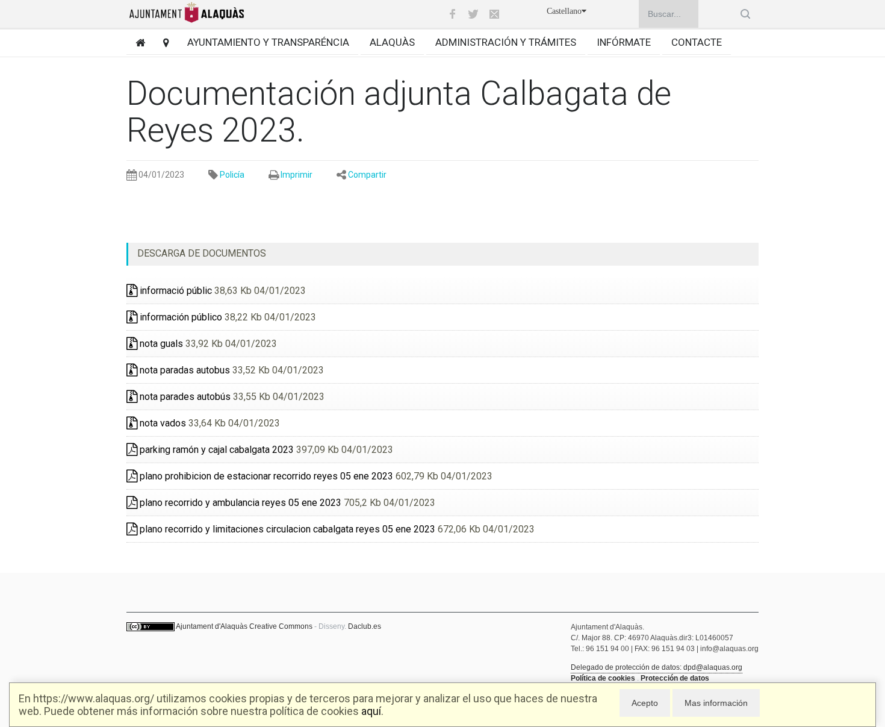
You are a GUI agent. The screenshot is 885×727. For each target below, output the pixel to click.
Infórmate (624, 42)
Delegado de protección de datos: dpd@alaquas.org (656, 667)
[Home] (135, 42)
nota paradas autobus (183, 370)
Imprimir (296, 174)
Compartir (367, 174)
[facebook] (452, 14)
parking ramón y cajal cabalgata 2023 (215, 449)
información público (179, 317)
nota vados (161, 423)
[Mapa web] (161, 42)
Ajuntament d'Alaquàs (211, 626)
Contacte (696, 42)
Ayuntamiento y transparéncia (268, 42)
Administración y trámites (505, 42)
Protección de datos (675, 678)
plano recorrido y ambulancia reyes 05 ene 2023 (239, 502)
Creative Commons (280, 626)
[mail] (494, 14)
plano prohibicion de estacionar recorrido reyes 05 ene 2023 (265, 476)
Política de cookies (603, 678)
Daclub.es (364, 626)
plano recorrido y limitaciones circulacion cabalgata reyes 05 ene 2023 (286, 529)
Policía (232, 174)
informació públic (174, 290)
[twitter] (473, 14)
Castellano (564, 11)
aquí (371, 711)
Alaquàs (392, 42)
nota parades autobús (184, 396)
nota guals (160, 343)
